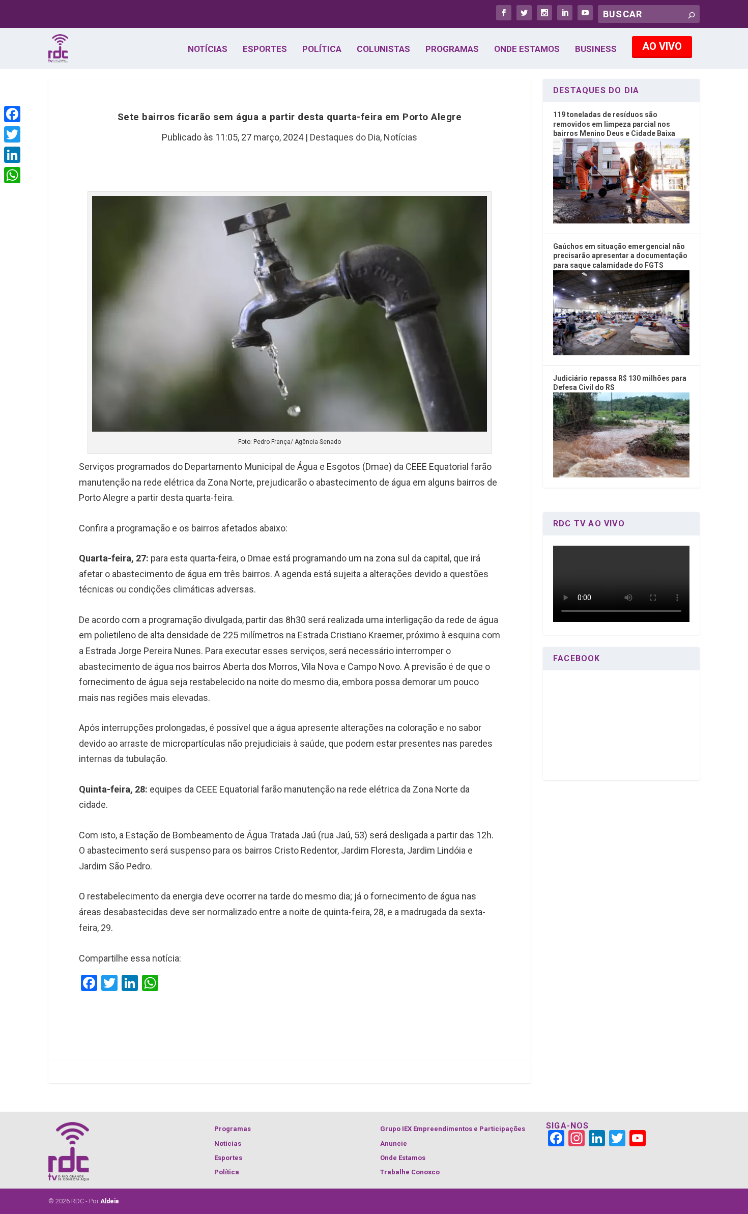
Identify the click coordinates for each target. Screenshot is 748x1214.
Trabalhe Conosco (410, 1172)
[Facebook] (12, 114)
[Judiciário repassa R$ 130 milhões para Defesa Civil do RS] (621, 475)
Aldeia (109, 1201)
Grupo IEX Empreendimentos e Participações (452, 1129)
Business (596, 49)
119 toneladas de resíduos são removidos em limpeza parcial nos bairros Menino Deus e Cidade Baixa (614, 123)
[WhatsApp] (12, 175)
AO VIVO (662, 46)
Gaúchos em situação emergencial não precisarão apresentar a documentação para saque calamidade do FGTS (620, 255)
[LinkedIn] (12, 155)
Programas (452, 49)
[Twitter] (12, 134)
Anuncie (393, 1143)
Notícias (207, 49)
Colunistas (383, 49)
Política (321, 49)
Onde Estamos (527, 49)
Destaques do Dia (345, 137)
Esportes (265, 49)
